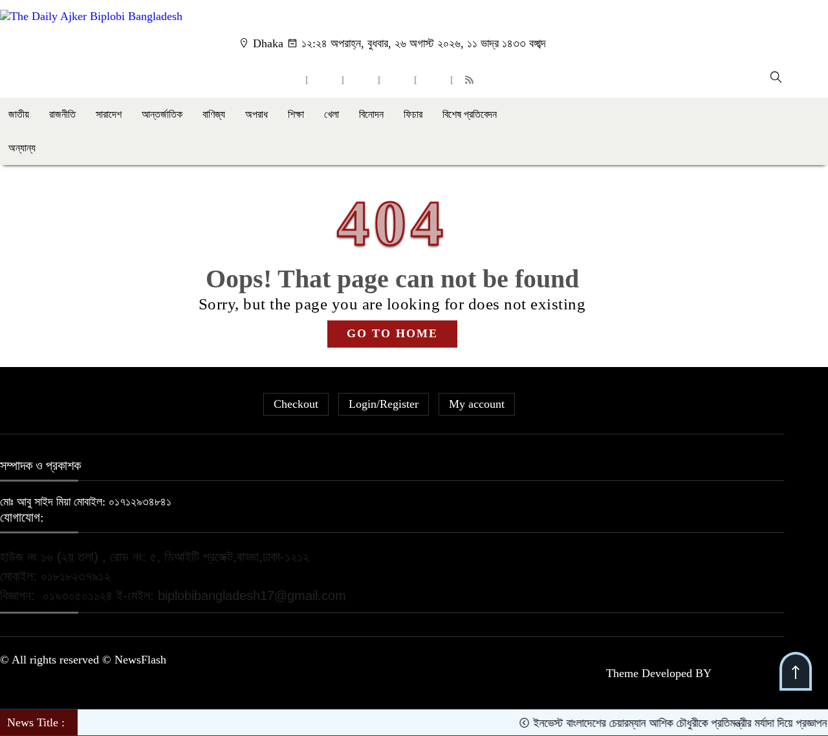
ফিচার (413, 114)
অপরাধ (256, 114)
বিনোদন (371, 114)
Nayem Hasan (749, 673)
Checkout (296, 403)
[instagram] (360, 80)
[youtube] (433, 80)
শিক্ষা (296, 114)
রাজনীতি (62, 114)
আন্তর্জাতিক (162, 114)
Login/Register (384, 403)
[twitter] (324, 80)
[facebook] (288, 80)
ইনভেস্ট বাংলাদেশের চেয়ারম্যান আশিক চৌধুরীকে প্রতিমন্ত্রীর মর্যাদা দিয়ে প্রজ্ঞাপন (671, 723)
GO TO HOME (392, 333)
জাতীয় (18, 114)
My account (477, 403)
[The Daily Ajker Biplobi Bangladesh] (91, 16)
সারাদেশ (109, 114)
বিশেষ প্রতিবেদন (469, 114)
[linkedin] (397, 80)
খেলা (331, 114)
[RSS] (471, 80)
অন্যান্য (22, 147)
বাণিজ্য (213, 114)
